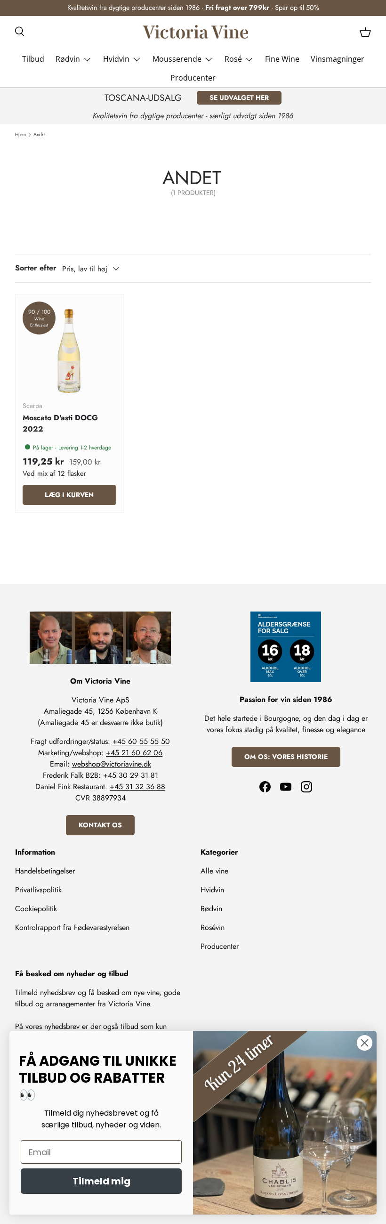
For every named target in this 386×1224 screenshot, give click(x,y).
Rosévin (213, 927)
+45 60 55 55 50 (141, 741)
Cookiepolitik (36, 908)
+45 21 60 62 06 (134, 752)
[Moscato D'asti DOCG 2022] (69, 348)
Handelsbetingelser (45, 870)
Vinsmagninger (337, 59)
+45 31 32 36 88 (137, 786)
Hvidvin (212, 889)
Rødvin (211, 908)
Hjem (20, 134)
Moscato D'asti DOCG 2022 (60, 423)
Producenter (193, 78)
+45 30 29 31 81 (130, 775)
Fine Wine (282, 59)
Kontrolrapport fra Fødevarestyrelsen (72, 927)
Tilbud (33, 59)
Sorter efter (35, 267)
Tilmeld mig (101, 1181)
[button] (365, 32)
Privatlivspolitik (38, 889)
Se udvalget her (239, 97)
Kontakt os (100, 825)
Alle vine (214, 870)
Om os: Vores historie (286, 756)
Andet (39, 134)
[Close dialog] (364, 1043)
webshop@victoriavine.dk (111, 764)
